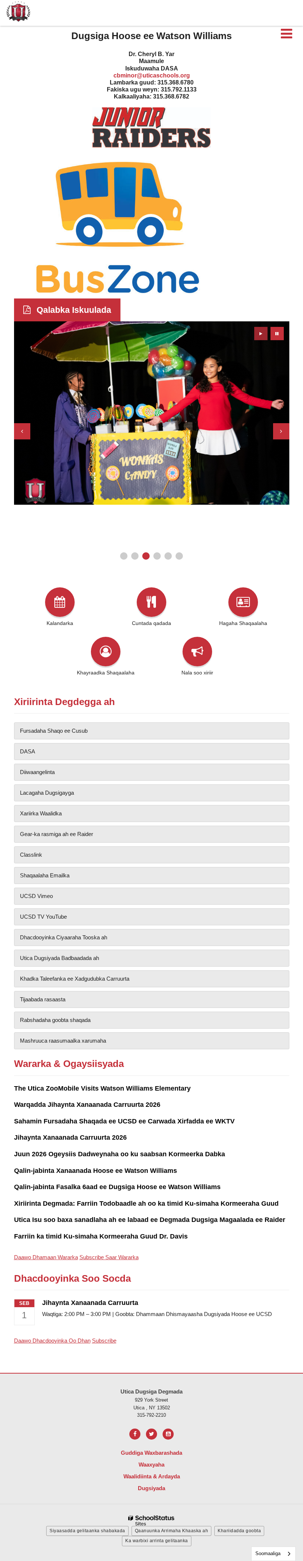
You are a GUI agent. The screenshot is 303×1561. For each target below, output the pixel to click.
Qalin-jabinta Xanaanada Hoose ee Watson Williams (95, 1170)
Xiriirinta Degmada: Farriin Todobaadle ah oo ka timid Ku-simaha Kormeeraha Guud (146, 1203)
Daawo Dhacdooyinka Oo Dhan (52, 1340)
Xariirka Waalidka (41, 813)
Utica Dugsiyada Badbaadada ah (59, 958)
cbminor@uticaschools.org (151, 75)
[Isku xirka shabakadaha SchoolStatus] (151, 1520)
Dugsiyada (151, 1488)
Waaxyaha (151, 1464)
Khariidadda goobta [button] (239, 1530)
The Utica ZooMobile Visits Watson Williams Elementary (102, 1088)
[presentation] (22, 431)
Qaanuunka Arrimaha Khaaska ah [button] (171, 1530)
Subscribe (104, 1340)
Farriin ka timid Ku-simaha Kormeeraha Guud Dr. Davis (101, 1236)
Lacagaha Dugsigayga (47, 793)
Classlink (31, 855)
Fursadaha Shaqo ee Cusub (54, 731)
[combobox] (273, 1554)
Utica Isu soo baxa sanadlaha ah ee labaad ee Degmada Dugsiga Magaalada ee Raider (149, 1219)
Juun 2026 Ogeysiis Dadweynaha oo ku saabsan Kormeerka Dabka (119, 1154)
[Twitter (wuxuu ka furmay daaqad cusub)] (151, 1434)
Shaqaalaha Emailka (44, 875)
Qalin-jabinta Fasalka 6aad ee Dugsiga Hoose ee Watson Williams (117, 1187)
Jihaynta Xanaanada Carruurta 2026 (70, 1137)
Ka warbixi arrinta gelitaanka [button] (156, 1540)
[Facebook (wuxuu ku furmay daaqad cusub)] (134, 1434)
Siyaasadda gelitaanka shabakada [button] (87, 1530)
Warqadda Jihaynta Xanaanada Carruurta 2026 (87, 1104)
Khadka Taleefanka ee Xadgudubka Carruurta (74, 978)
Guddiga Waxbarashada (151, 1453)
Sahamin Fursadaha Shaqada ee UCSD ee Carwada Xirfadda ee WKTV (124, 1121)
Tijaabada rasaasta (42, 999)
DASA (27, 751)
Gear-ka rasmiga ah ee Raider (56, 834)
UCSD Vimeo (36, 896)
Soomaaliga (267, 1553)
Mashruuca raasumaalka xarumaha (63, 1040)
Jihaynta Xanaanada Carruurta (90, 1302)
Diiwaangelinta (37, 772)
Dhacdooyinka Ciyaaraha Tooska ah (63, 937)
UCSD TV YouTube (43, 917)
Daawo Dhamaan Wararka (46, 1257)
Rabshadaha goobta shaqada (55, 1020)
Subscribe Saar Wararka (109, 1257)
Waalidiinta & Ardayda (151, 1476)
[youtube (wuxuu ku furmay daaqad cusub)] (168, 1434)
